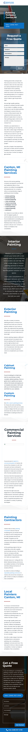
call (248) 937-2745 (12, 25)
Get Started (20, 725)
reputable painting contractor (12, 573)
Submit (20, 68)
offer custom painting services (14, 403)
